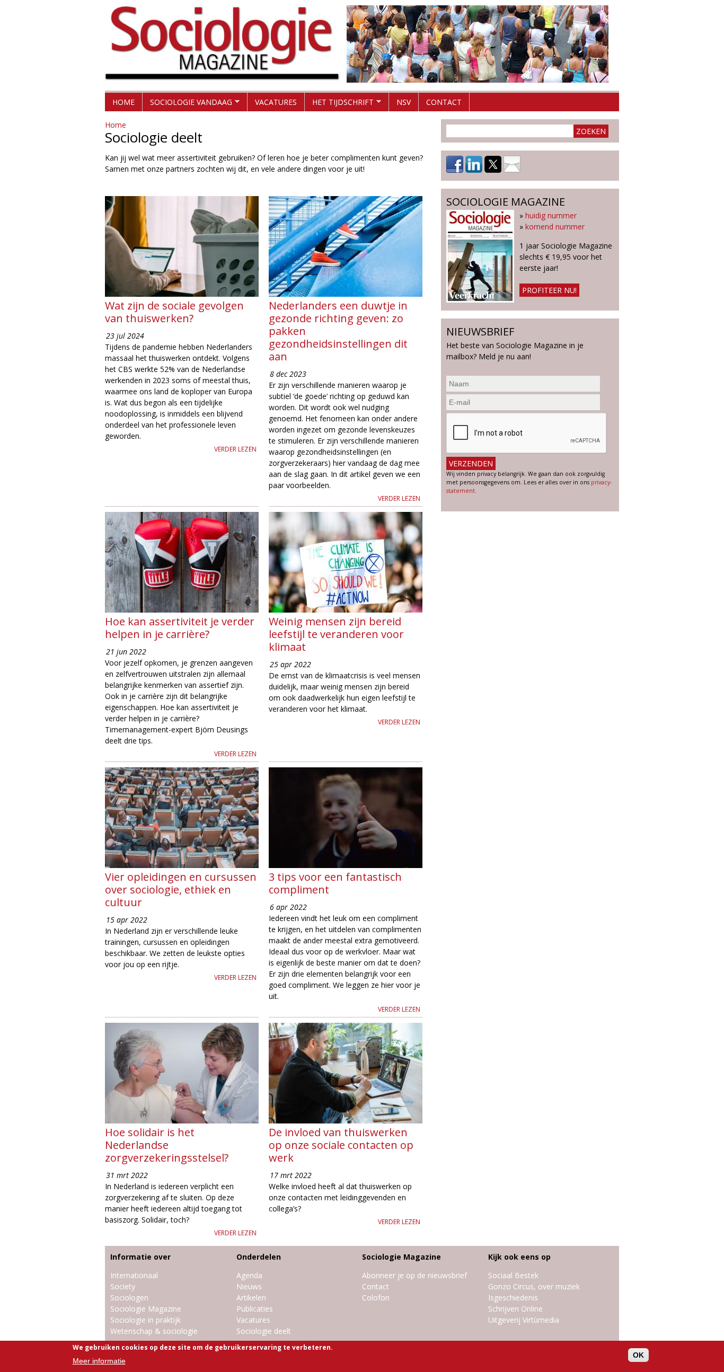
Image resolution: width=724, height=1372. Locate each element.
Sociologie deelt (263, 1331)
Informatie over (140, 1257)
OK (638, 1355)
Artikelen (251, 1298)
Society (122, 1286)
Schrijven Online (515, 1309)
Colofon (376, 1298)
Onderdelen (258, 1257)
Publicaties (254, 1309)
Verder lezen (235, 449)
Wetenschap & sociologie (154, 1331)
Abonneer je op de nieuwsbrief (414, 1275)
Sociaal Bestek (513, 1275)
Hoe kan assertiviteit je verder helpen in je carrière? (179, 627)
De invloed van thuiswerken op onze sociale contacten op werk (341, 1145)
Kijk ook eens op (519, 1257)
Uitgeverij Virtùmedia (523, 1320)
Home (123, 102)
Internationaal (134, 1275)
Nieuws (249, 1286)
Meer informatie (99, 1361)
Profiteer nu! (549, 290)
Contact (444, 102)
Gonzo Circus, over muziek (534, 1286)
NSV (403, 102)
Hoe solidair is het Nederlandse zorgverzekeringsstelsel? (166, 1145)
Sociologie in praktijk (145, 1320)
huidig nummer (551, 215)
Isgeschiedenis (513, 1298)
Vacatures (276, 102)
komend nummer (555, 227)
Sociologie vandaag (187, 104)
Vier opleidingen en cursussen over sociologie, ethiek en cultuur (181, 889)
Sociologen (129, 1298)
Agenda (249, 1275)
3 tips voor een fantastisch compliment (335, 883)
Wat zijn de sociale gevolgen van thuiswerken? (174, 311)
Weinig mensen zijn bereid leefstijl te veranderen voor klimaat (336, 634)
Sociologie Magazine (145, 1309)
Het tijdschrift (339, 104)
